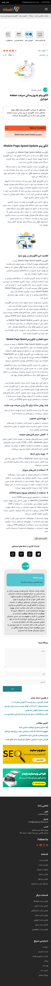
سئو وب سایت (43, 865)
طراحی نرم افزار (43, 879)
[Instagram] (44, 845)
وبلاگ (31, 16)
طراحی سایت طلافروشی (40, 929)
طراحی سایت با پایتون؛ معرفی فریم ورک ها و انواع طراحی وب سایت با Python (26, 739)
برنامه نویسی (18, 40)
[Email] (21, 554)
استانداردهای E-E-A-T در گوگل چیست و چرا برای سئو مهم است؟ (26, 706)
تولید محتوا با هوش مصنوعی (36, 710)
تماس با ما (44, 970)
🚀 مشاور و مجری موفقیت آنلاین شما (33, 727)
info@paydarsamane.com (30, 2)
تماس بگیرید (5, 2)
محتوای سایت (7, 40)
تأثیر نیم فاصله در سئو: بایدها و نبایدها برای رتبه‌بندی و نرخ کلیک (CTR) (25, 714)
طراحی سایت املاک (41, 915)
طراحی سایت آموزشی (41, 920)
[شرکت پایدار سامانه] (11, 9)
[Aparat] (47, 845)
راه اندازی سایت (40, 40)
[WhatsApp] (29, 554)
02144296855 (45, 2)
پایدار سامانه (36, 90)
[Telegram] (38, 554)
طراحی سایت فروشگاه (40, 901)
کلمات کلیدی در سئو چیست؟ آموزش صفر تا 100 (30, 702)
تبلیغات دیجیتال (42, 869)
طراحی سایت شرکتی (41, 906)
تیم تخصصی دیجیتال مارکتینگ (32, 582)
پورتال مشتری (43, 975)
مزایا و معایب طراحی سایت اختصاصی (33, 735)
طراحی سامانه (43, 874)
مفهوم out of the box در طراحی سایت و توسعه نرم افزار (26, 731)
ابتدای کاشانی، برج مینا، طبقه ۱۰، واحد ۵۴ (34, 833)
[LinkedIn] (41, 845)
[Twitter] (37, 845)
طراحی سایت (43, 860)
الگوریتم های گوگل (41, 538)
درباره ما (45, 947)
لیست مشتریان (43, 951)
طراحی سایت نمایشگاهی (39, 910)
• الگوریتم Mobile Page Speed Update (28, 134)
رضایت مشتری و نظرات (40, 956)
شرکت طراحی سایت (41, 16)
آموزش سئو (23, 16)
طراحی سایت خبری (41, 925)
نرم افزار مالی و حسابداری (39, 884)
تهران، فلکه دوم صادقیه (40, 830)
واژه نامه (45, 966)
